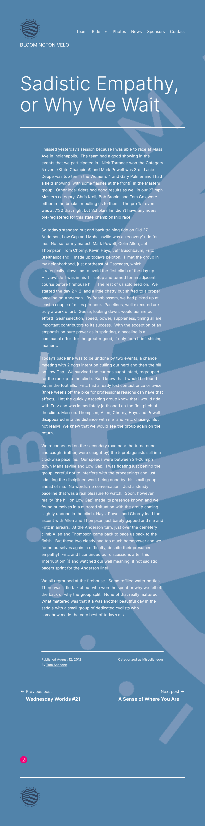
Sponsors (156, 31)
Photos (119, 31)
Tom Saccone (56, 665)
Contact (177, 31)
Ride (96, 31)
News (136, 31)
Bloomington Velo (44, 45)
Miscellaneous (153, 659)
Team (81, 31)
